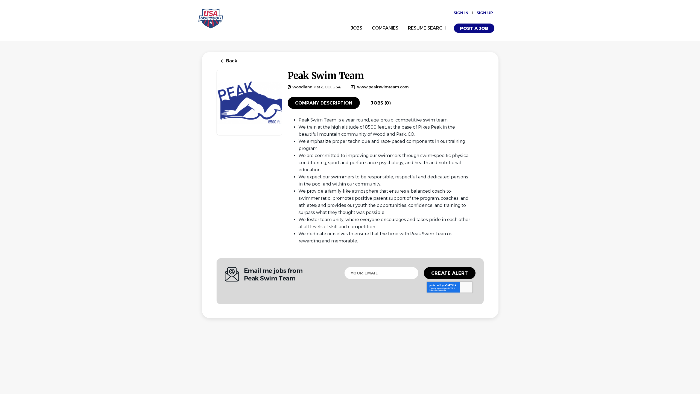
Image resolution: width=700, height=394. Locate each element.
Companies (385, 28)
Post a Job (474, 28)
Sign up (485, 12)
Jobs (356, 28)
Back (231, 60)
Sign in (461, 12)
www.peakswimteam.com (383, 87)
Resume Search (427, 28)
